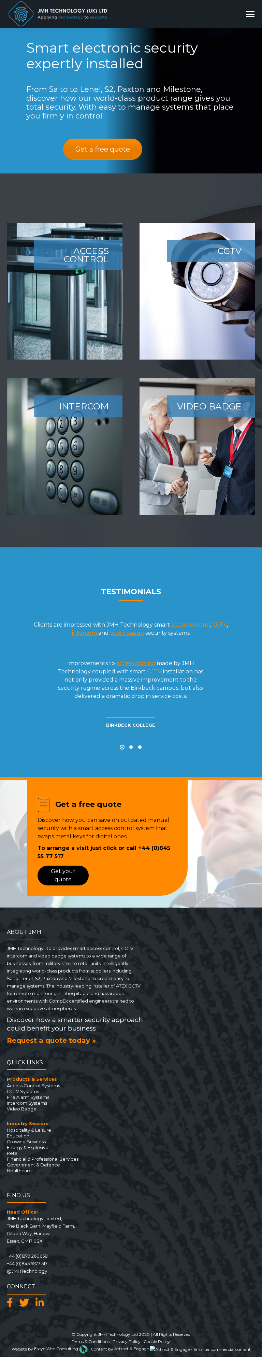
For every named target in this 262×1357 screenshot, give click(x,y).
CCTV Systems (23, 1091)
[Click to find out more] (64, 291)
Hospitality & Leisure (29, 1130)
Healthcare (19, 1170)
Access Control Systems (33, 1085)
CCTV (220, 624)
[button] (122, 747)
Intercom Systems (27, 1103)
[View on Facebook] (11, 1303)
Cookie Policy (157, 1341)
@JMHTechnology (27, 1271)
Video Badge (22, 1108)
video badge (127, 633)
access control (190, 624)
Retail (13, 1153)
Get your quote (63, 875)
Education (18, 1135)
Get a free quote (102, 149)
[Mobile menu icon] (250, 14)
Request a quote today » (51, 1040)
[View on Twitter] (25, 1303)
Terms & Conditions (91, 1341)
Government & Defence (33, 1164)
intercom (84, 633)
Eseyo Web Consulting (56, 1348)
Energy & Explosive (27, 1147)
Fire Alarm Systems (28, 1097)
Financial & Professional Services (42, 1159)
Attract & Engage (132, 1348)
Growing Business (26, 1141)
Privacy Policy (127, 1341)
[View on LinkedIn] (41, 1303)
